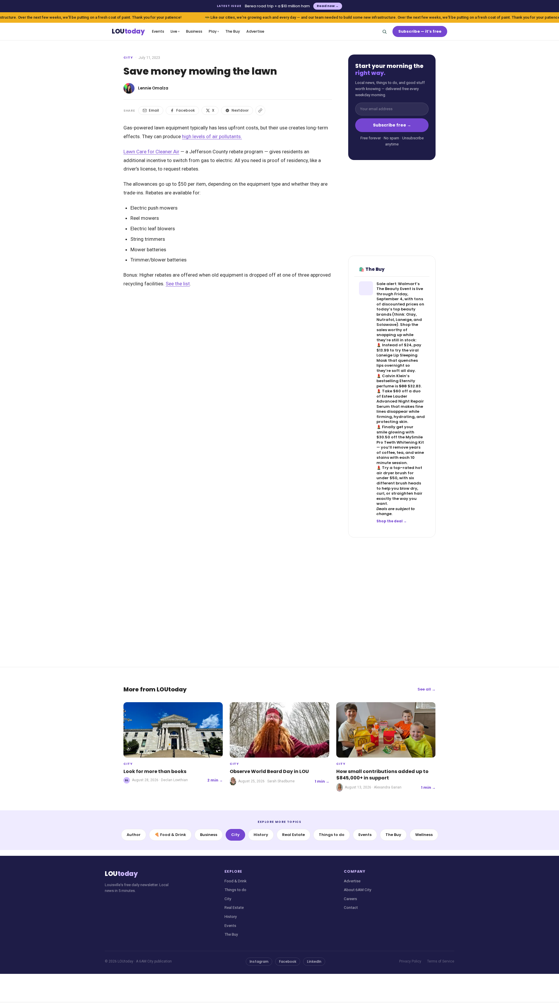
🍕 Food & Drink (170, 834)
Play (214, 31)
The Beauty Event (393, 288)
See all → (427, 689)
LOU (128, 31)
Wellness (424, 834)
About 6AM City (357, 889)
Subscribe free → (392, 125)
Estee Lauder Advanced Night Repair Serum (400, 401)
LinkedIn (314, 961)
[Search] (384, 31)
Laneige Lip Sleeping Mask (397, 357)
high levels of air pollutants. (212, 136)
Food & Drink (235, 881)
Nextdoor (240, 110)
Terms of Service (440, 961)
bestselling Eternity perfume (395, 383)
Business (194, 31)
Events (158, 31)
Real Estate (293, 834)
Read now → (328, 5)
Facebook (185, 110)
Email (154, 110)
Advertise (255, 31)
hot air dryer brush (399, 470)
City (128, 57)
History (261, 834)
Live (175, 31)
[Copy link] (260, 110)
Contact (351, 907)
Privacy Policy (410, 961)
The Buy (232, 31)
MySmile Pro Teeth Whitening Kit (400, 439)
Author (134, 834)
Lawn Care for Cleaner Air (151, 151)
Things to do (331, 834)
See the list (178, 284)
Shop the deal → (391, 521)
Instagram (259, 961)
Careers (350, 898)
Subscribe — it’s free (419, 31)
